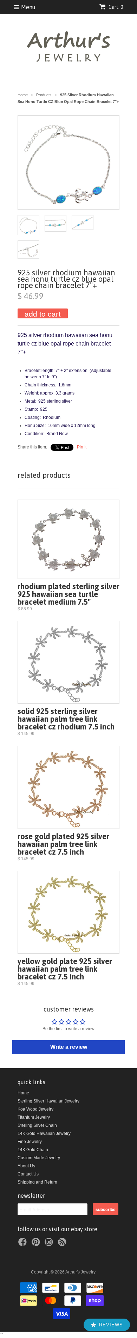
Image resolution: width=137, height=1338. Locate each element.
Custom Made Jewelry (39, 1157)
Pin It (81, 447)
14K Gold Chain (33, 1149)
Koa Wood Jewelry (35, 1109)
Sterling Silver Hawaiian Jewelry (48, 1101)
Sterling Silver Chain (37, 1125)
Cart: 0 (115, 7)
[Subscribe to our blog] (63, 1244)
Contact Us (28, 1174)
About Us (26, 1165)
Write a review (68, 1047)
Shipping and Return (37, 1182)
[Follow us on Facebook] (23, 1244)
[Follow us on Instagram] (50, 1244)
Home (23, 1092)
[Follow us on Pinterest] (37, 1244)
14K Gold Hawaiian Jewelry (44, 1133)
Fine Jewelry (30, 1141)
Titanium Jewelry (34, 1117)
